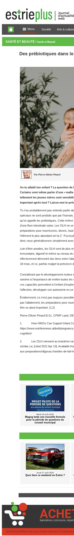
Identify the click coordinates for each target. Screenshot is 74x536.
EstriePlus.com (24, 532)
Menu (31, 29)
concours (59, 520)
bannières (46, 520)
